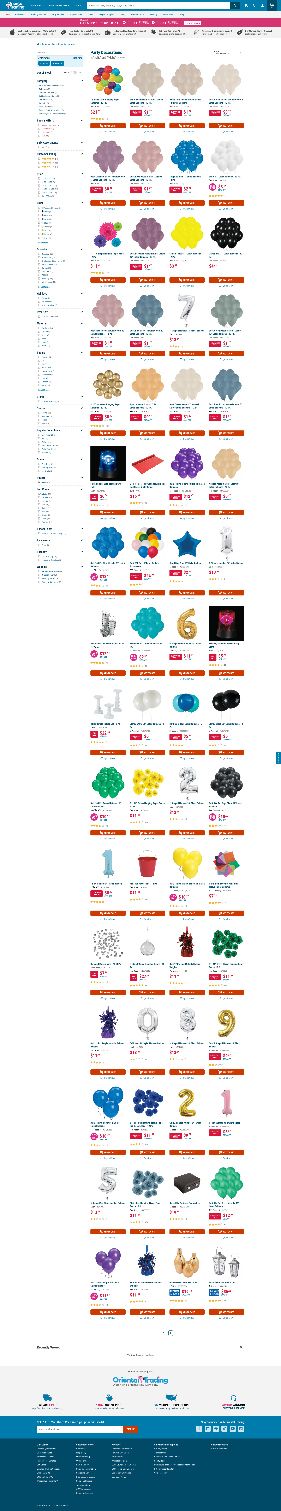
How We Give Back (120, 1452)
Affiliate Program (119, 1460)
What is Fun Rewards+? (47, 1480)
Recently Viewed (48, 1347)
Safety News (159, 1460)
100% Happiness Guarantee (124, 1468)
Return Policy (82, 1464)
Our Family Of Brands (121, 1472)
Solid (45, 63)
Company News (119, 1476)
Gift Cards (41, 1464)
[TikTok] (224, 1429)
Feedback (278, 758)
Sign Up (131, 1429)
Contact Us (81, 1448)
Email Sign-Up (43, 1472)
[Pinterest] (216, 1429)
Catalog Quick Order (46, 1448)
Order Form (81, 1460)
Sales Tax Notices (84, 1480)
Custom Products (219, 1448)
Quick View (109, 131)
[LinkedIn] (208, 1429)
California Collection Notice (167, 1456)
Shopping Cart (82, 1472)
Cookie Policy (160, 1472)
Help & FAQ (81, 1452)
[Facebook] (199, 1429)
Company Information (122, 1448)
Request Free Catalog (46, 1460)
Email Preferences (84, 1493)
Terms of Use (160, 1452)
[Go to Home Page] (38, 44)
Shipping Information (86, 1468)
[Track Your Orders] (246, 5)
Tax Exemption (83, 1484)
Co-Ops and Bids (44, 1452)
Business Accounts (45, 1456)
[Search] (235, 5)
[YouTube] (233, 1429)
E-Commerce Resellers (164, 1468)
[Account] (262, 5)
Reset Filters (76, 58)
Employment (117, 1456)
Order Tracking (83, 1456)
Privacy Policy (160, 1448)
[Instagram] (241, 1429)
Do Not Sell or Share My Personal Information (174, 1464)
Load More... (44, 242)
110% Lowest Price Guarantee (125, 1464)
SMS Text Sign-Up (45, 1476)
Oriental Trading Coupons (48, 1468)
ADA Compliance (83, 1488)
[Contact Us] (254, 5)
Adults (58, 63)
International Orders (85, 1476)
